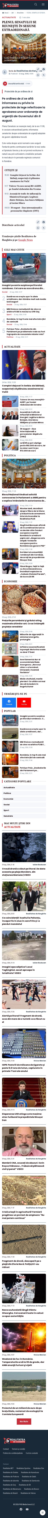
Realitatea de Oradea (10, 1472)
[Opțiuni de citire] (42, 1512)
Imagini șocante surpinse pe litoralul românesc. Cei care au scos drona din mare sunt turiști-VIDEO (22, 288)
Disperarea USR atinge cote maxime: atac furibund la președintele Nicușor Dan (22, 1117)
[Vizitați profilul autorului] (4, 72)
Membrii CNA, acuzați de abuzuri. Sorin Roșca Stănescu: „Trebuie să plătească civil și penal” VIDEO (23, 1166)
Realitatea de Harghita (29, 70)
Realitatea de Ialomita (11, 1481)
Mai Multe (24, 1421)
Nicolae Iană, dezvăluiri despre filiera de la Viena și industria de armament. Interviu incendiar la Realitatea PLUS (32, 513)
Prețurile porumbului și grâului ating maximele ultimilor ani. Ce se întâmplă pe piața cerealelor (23, 623)
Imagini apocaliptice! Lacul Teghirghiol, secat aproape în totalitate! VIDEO (18, 970)
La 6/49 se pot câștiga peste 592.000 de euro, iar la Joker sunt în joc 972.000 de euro (33, 447)
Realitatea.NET (8, 1468)
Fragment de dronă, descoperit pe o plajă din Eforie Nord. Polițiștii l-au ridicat (21, 1264)
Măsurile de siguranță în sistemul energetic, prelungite (32, 637)
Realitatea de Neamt (10, 1493)
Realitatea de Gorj (9, 1485)
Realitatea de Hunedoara (30, 1472)
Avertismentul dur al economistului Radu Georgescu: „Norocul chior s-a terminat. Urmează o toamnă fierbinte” (30, 666)
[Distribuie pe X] (43, 75)
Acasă (6, 13)
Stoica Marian (40, 1061)
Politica (10, 337)
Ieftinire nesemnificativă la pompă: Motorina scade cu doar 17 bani (33, 649)
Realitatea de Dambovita (31, 1481)
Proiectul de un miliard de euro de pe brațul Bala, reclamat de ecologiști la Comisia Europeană (22, 1411)
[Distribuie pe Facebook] (43, 69)
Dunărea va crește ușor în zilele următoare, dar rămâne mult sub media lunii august (26, 299)
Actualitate (20, 13)
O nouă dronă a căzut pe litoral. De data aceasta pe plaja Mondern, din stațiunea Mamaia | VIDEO (23, 871)
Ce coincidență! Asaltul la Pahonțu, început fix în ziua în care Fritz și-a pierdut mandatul (21, 921)
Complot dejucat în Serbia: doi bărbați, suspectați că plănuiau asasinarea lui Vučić (25, 178)
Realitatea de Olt (25, 1485)
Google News (25, 239)
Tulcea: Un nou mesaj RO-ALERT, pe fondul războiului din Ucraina (25, 187)
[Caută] (35, 5)
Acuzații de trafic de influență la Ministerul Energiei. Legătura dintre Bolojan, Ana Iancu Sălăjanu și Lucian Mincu (27, 198)
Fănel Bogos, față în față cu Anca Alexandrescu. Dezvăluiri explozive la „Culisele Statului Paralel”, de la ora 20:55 (33, 571)
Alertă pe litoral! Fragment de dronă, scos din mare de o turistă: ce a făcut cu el (23, 1019)
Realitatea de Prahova (11, 1477)
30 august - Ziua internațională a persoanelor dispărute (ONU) (26, 209)
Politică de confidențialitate (13, 1453)
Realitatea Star (38, 1468)
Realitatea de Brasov (31, 1489)
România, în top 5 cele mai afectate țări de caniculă (33, 756)
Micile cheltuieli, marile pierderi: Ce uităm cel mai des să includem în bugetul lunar (32, 683)
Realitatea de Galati (29, 1477)
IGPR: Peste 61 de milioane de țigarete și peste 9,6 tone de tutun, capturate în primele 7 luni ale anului (23, 1068)
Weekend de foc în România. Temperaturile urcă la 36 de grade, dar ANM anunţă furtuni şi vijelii (23, 1362)
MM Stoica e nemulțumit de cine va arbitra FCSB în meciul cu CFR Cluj (24, 310)
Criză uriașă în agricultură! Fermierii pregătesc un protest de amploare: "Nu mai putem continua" (23, 1215)
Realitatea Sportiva (23, 1468)
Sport (9, 315)
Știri (13, 13)
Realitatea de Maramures (12, 1489)
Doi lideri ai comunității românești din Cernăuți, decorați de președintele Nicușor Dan (32, 556)
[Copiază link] (38, 69)
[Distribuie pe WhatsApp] (38, 75)
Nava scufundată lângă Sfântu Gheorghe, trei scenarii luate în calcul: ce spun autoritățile (23, 1313)
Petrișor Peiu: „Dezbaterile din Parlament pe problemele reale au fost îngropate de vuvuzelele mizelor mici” (26, 332)
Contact (6, 1449)
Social (4, 292)
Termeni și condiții (18, 1449)
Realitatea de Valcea (28, 1493)
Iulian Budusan (39, 865)
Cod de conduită (32, 1453)
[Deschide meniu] (43, 5)
